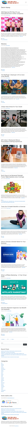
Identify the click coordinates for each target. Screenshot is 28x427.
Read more (21, 36)
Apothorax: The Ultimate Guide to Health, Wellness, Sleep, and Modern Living (12, 353)
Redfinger (3, 102)
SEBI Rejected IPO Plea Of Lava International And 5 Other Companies (12, 12)
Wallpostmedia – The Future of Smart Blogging (8, 352)
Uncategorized (3, 390)
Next (13, 339)
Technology (2, 386)
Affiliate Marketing (4, 303)
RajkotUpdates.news (5, 201)
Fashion (3, 134)
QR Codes (3, 171)
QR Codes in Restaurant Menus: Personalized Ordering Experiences (11, 140)
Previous (2, 339)
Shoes (3, 135)
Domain (3, 270)
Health (3, 236)
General (2, 374)
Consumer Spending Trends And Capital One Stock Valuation (10, 414)
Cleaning (2, 365)
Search (25, 344)
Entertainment (3, 369)
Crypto (2, 366)
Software (2, 385)
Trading (2, 387)
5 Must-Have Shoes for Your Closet (11, 106)
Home (2, 376)
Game (3, 101)
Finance (3, 38)
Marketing (3, 302)
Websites (4, 44)
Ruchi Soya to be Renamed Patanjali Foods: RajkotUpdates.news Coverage (12, 176)
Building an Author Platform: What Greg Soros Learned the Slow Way (11, 408)
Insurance (2, 377)
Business (3, 269)
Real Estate (2, 382)
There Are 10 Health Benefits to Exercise (13, 206)
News (2, 381)
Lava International (4, 39)
